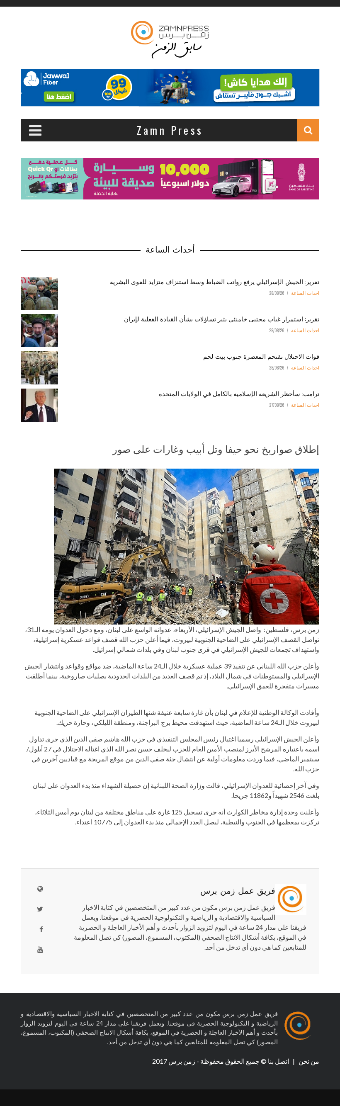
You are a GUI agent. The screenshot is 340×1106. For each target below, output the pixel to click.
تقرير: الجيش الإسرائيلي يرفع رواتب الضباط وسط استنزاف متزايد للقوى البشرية (214, 281)
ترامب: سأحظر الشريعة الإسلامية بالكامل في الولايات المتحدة (239, 393)
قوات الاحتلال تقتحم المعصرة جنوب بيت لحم (261, 355)
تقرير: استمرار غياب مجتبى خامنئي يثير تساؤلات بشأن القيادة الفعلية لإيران (221, 318)
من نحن (308, 1061)
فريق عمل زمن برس (237, 890)
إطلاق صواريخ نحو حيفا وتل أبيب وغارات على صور (215, 448)
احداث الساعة (305, 293)
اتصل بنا (279, 1061)
